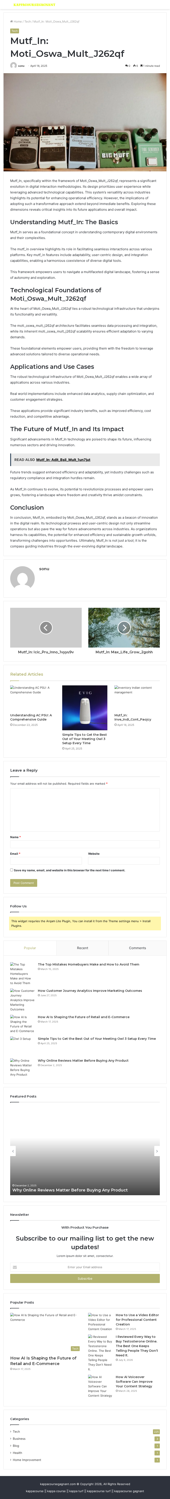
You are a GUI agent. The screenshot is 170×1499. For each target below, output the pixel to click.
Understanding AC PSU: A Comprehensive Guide (31, 717)
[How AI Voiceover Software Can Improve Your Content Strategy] (100, 1386)
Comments (137, 948)
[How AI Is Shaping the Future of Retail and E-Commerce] (22, 1024)
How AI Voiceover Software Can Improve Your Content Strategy (134, 1381)
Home (17, 21)
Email (15, 853)
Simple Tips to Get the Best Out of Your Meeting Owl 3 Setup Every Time (84, 739)
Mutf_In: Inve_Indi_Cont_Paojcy (132, 717)
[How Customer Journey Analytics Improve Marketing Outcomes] (22, 1000)
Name (15, 837)
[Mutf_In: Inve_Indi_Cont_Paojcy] (137, 698)
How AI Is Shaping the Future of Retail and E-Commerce (83, 1017)
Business (19, 1438)
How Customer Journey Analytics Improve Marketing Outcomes (90, 991)
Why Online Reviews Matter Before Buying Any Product (83, 1061)
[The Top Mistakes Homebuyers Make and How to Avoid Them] (22, 973)
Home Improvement (27, 1460)
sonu (21, 65)
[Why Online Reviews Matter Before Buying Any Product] (22, 1067)
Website (94, 853)
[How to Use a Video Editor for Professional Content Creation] (100, 1322)
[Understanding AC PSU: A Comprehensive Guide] (33, 698)
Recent (82, 948)
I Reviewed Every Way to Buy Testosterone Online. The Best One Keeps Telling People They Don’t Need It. (137, 1346)
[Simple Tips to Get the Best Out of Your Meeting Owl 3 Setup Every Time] (85, 707)
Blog (16, 1445)
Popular (30, 948)
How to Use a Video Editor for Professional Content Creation (137, 1319)
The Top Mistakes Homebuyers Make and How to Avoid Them (88, 964)
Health (17, 1453)
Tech (27, 21)
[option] (85, 1151)
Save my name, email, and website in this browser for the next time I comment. (69, 870)
